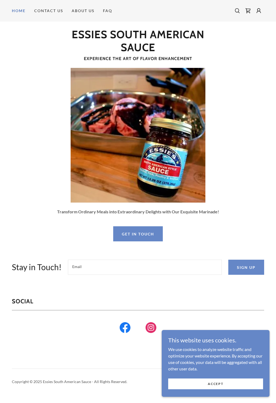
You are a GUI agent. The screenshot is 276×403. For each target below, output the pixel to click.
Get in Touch (138, 234)
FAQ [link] (107, 10)
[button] (258, 10)
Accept (215, 384)
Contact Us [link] (48, 10)
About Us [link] (83, 10)
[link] (248, 10)
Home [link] (19, 10)
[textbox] (145, 267)
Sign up (246, 267)
